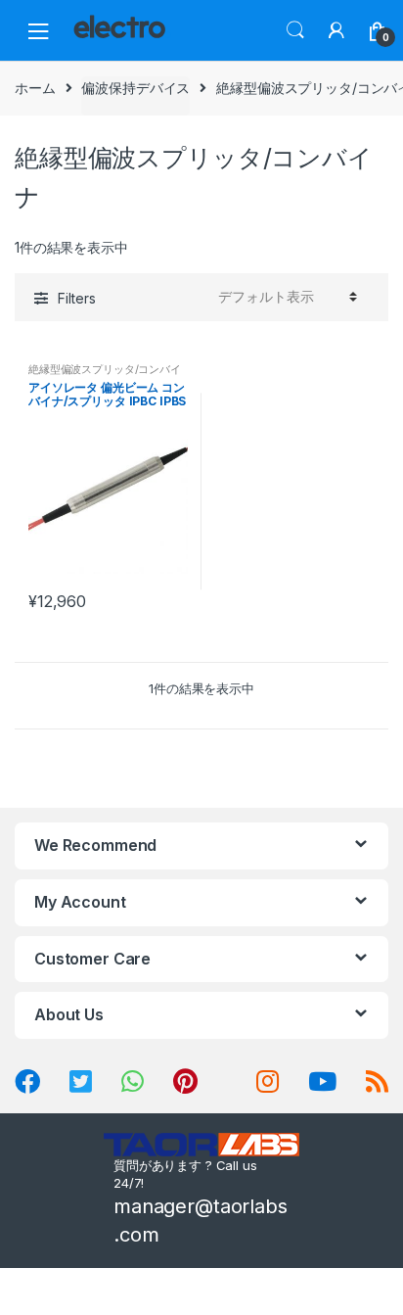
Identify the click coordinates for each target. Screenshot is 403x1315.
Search (295, 30)
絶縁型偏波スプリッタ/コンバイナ (104, 375)
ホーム (35, 87)
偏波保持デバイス (135, 87)
